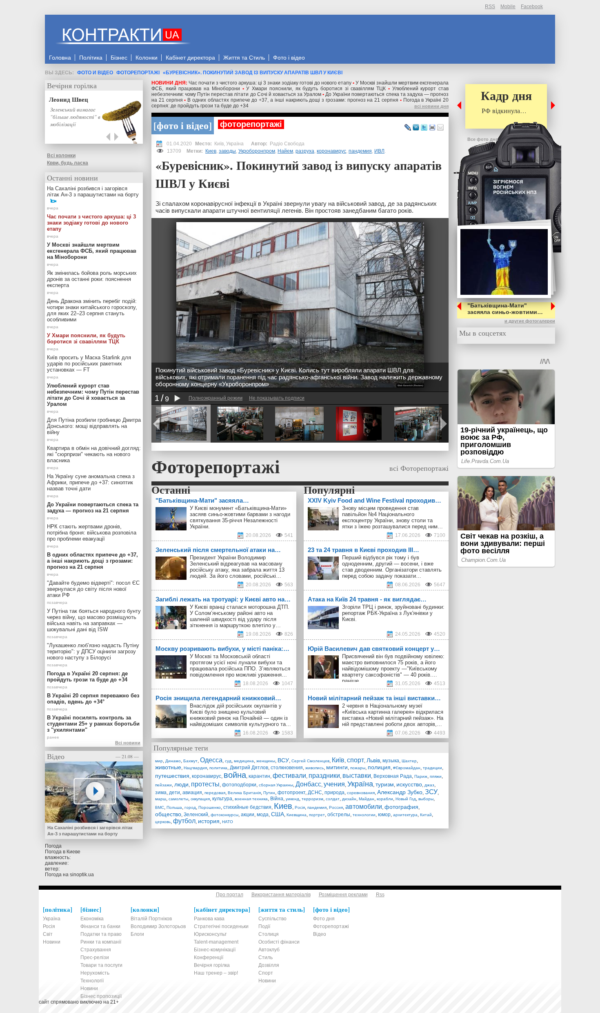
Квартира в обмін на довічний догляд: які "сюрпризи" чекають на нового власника (94, 454)
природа (334, 792)
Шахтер (409, 761)
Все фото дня (482, 139)
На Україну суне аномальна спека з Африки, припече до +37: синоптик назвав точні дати (91, 482)
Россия (336, 807)
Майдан (366, 799)
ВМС (159, 807)
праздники (324, 775)
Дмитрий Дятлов (249, 767)
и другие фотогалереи (529, 320)
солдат (333, 799)
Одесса (211, 760)
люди (181, 784)
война (235, 774)
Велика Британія (244, 792)
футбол (184, 820)
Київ (338, 760)
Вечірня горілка (72, 85)
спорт (355, 760)
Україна (360, 784)
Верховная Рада (392, 776)
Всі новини (127, 742)
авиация (192, 792)
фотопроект (291, 792)
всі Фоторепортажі (419, 468)
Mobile (508, 6)
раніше (350, 681)
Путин (269, 792)
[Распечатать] (432, 127)
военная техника (251, 799)
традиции (432, 768)
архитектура (405, 815)
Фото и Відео (95, 73)
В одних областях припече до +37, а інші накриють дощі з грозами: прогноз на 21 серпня (292, 100)
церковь (163, 821)
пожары (357, 768)
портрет (317, 815)
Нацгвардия (195, 768)
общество (168, 814)
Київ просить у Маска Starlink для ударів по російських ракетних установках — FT (89, 363)
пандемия (360, 151)
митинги (337, 767)
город (190, 807)
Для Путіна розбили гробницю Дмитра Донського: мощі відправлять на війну (94, 426)
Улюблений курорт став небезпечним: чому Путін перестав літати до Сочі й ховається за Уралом (300, 91)
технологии (364, 815)
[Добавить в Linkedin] (416, 127)
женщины (265, 761)
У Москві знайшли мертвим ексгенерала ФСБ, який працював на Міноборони (91, 251)
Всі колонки (61, 155)
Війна (276, 798)
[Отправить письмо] (440, 127)
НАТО (227, 821)
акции (247, 814)
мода (263, 814)
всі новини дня (431, 106)
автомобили (363, 806)
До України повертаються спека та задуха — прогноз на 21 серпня (92, 507)
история (209, 821)
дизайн (349, 799)
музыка (390, 761)
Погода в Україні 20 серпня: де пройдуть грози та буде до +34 (87, 676)
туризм (385, 784)
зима (161, 792)
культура (222, 798)
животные (168, 767)
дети (174, 792)
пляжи (436, 776)
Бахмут (190, 761)
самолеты (178, 799)
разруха (305, 151)
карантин (259, 776)
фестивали (289, 775)
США (277, 814)
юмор (384, 814)
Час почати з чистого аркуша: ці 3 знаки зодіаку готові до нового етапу (270, 83)
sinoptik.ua (82, 874)
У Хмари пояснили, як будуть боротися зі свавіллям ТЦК (316, 88)
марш (160, 799)
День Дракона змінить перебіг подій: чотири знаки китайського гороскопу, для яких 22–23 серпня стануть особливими (92, 310)
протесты (205, 784)
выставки (356, 775)
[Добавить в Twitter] (424, 127)
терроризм (312, 799)
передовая (214, 792)
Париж (420, 776)
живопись (314, 768)
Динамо (173, 761)
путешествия (172, 776)
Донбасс (308, 784)
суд (228, 761)
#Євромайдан (406, 768)
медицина (244, 761)
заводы (227, 151)
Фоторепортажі (138, 73)
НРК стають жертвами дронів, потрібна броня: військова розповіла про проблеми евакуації (91, 532)
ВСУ (283, 760)
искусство (409, 784)
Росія (300, 807)
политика (218, 768)
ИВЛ (379, 151)
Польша (174, 807)
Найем (285, 151)
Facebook (532, 6)
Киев (210, 151)
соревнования (361, 792)
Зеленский (196, 814)
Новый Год (406, 799)
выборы (425, 799)
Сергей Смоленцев (310, 761)
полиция (379, 767)
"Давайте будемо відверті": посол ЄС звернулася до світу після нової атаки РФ (93, 589)
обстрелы (338, 814)
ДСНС (315, 792)
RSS (490, 6)
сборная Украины (276, 785)
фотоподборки (239, 785)
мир (159, 761)
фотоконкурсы (224, 815)
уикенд (292, 799)
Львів (373, 760)
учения (334, 784)
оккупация (200, 799)
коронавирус (331, 151)
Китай (426, 815)
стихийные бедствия (247, 807)
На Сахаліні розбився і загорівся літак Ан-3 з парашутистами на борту (93, 191)
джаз (429, 785)
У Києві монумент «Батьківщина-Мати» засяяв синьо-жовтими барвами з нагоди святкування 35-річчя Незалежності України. (240, 517)
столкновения (287, 767)
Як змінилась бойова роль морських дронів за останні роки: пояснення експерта (92, 279)
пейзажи (163, 785)
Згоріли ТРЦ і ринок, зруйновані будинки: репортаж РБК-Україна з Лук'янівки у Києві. (393, 613)
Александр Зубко (399, 792)
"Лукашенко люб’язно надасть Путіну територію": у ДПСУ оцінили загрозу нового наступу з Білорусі (93, 651)
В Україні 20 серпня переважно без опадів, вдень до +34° (93, 698)
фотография (401, 807)
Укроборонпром (256, 151)
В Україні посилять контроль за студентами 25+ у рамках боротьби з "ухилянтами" (93, 724)
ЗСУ (431, 791)
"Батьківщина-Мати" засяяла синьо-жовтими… (505, 308)
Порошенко (209, 807)
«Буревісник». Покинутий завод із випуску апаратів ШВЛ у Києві (252, 73)
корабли (385, 799)
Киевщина (297, 815)
